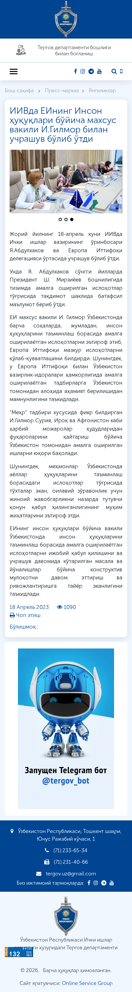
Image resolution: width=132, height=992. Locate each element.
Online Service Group (87, 983)
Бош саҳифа (20, 90)
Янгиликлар (102, 90)
